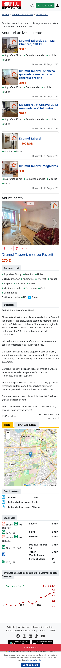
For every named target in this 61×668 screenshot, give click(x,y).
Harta (7, 424)
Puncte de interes (26, 424)
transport (24, 248)
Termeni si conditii (42, 627)
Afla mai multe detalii (34, 660)
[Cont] (57, 5)
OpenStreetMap (40, 485)
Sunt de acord (30, 664)
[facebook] (18, 636)
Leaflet (28, 485)
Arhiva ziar (24, 627)
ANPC (53, 630)
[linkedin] (30, 636)
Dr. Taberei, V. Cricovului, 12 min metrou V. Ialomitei (38, 106)
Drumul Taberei (30, 138)
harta (9, 248)
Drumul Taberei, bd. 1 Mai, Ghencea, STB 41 (37, 42)
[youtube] (43, 636)
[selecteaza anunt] (13, 41)
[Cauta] (32, 5)
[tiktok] (36, 636)
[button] (30, 454)
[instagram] (24, 636)
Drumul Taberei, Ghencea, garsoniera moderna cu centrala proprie (37, 74)
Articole (11, 627)
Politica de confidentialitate (20, 630)
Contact (42, 630)
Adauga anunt (45, 5)
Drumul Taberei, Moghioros (38, 166)
